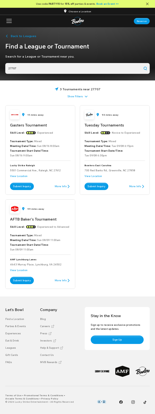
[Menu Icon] (9, 21)
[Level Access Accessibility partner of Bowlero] (102, 401)
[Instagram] (133, 402)
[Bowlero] (143, 371)
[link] (142, 21)
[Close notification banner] (148, 4)
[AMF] (122, 371)
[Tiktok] (145, 402)
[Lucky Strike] (102, 371)
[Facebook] (121, 402)
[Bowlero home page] (77, 21)
